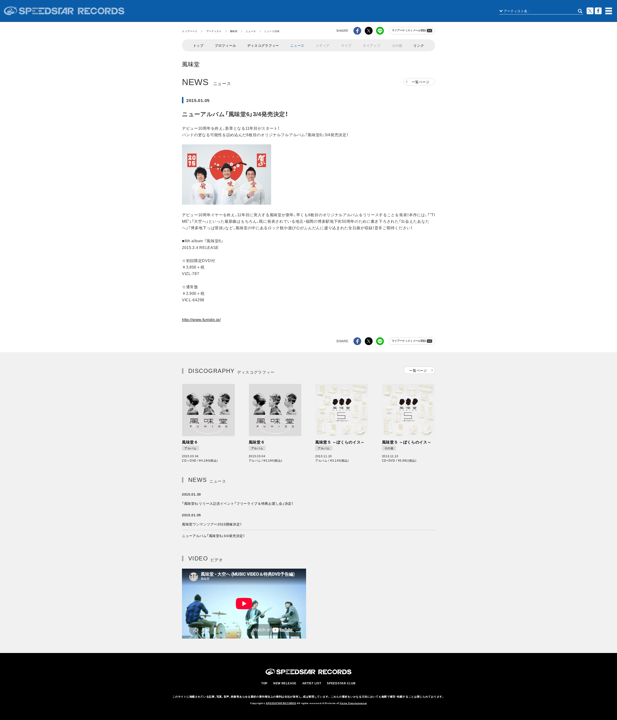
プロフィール (225, 45)
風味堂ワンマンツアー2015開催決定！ (211, 524)
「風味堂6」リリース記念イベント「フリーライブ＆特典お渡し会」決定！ (237, 503)
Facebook (598, 10)
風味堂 (234, 31)
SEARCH (580, 11)
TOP (264, 683)
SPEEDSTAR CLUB (341, 683)
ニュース (251, 31)
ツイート (590, 10)
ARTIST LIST (311, 683)
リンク (418, 45)
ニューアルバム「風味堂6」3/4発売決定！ (213, 535)
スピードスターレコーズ (64, 11)
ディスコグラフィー (263, 45)
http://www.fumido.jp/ (201, 319)
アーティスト (214, 31)
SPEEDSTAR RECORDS (281, 703)
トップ (198, 45)
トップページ (189, 31)
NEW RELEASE (284, 683)
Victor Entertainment (353, 703)
